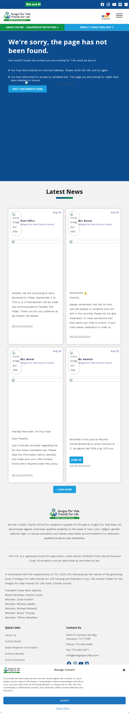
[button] (124, 670)
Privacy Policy (63, 708)
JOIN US (76, 460)
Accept (64, 700)
